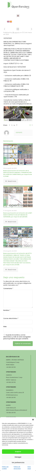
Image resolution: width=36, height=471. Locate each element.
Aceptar (18, 452)
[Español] (11, 21)
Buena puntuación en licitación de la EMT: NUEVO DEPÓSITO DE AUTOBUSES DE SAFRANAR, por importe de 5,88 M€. (17, 215)
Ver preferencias (18, 462)
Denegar (18, 457)
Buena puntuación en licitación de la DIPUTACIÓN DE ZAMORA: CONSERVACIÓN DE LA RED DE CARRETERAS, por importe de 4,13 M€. (17, 173)
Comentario (8, 288)
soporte (17, 33)
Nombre (6, 310)
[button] (33, 420)
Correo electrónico (10, 318)
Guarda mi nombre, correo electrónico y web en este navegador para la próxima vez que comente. (17, 337)
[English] (8, 21)
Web (5, 327)
